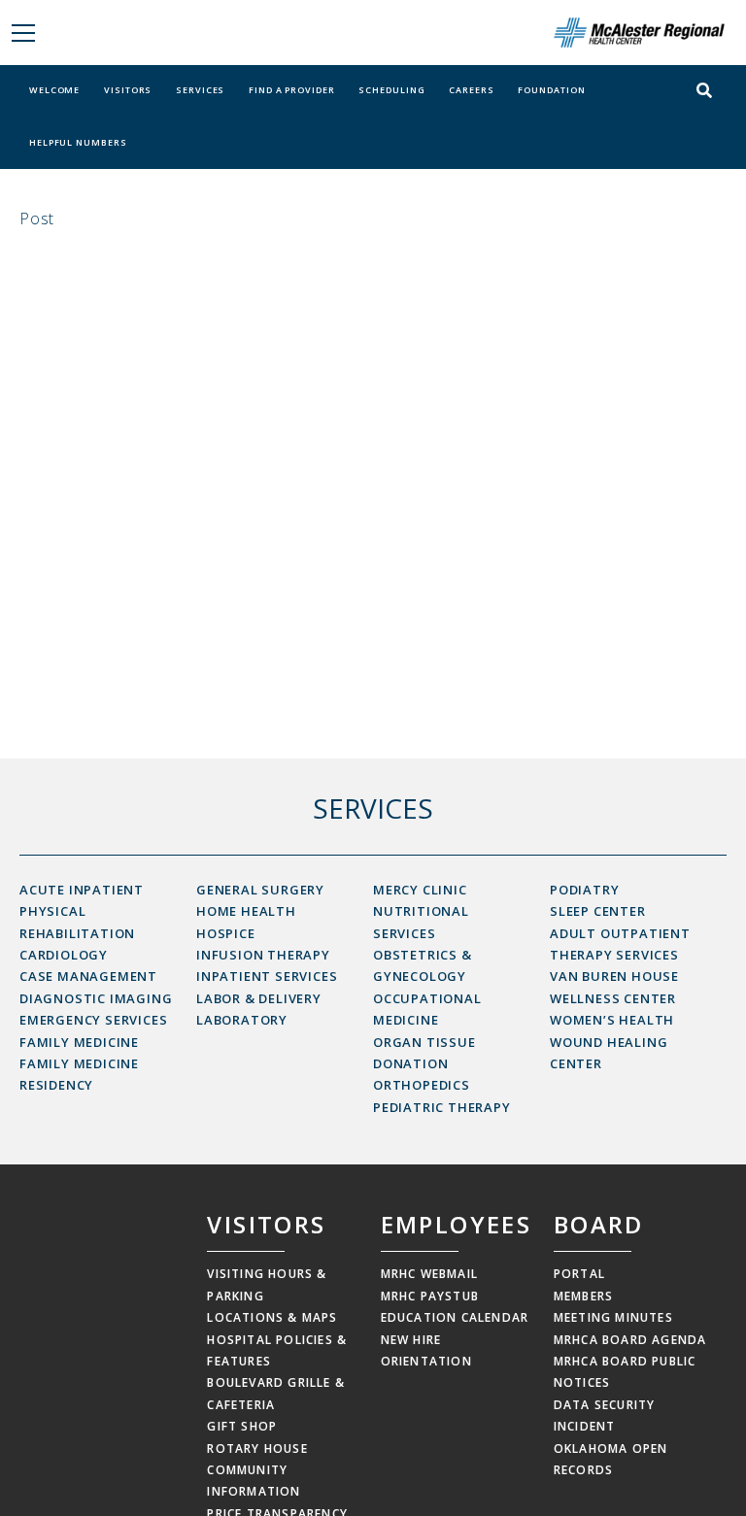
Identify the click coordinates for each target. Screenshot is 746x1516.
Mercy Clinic (420, 889)
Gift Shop (242, 1426)
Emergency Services (93, 1019)
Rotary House (257, 1448)
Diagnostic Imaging (95, 998)
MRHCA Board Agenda (630, 1339)
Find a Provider (292, 90)
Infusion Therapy (263, 954)
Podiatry (584, 889)
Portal (579, 1273)
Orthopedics (421, 1085)
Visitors (128, 90)
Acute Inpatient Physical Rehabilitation (81, 911)
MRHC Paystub (430, 1296)
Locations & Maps (272, 1317)
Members (583, 1296)
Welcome (54, 90)
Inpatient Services (266, 976)
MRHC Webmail (429, 1273)
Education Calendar (455, 1317)
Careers (471, 90)
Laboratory (242, 1019)
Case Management (88, 976)
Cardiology (63, 954)
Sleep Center (598, 911)
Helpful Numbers (78, 142)
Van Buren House (614, 976)
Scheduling (391, 90)
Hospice (225, 933)
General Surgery (260, 889)
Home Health (246, 911)
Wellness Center (613, 998)
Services (200, 90)
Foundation (551, 90)
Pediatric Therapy (442, 1107)
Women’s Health (612, 1019)
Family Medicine (79, 1042)
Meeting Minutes (613, 1317)
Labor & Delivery (259, 998)
